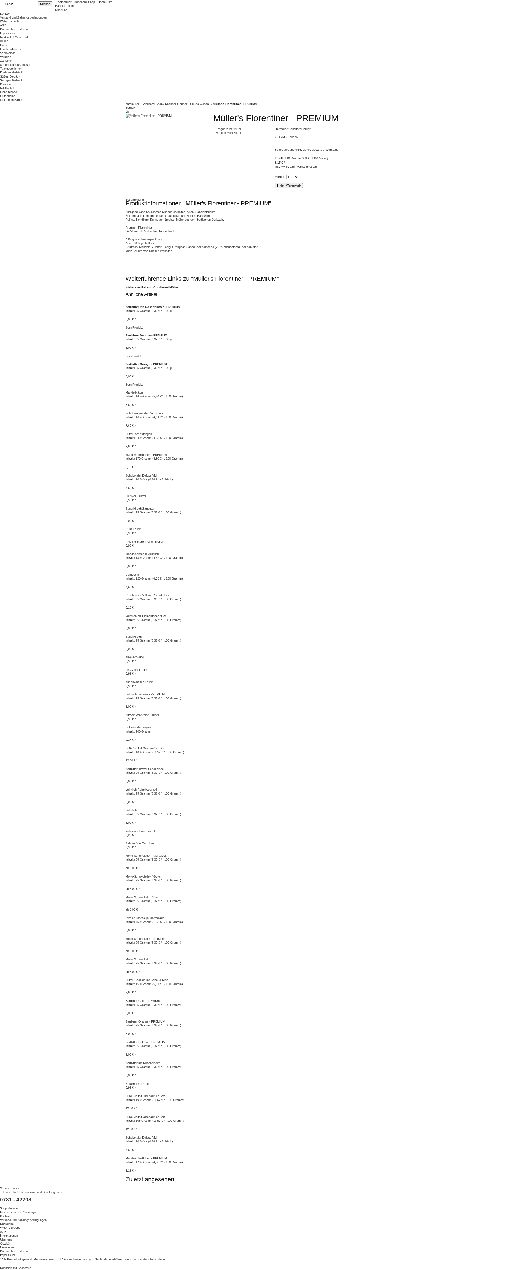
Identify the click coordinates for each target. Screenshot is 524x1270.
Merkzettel (7, 37)
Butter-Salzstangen (138, 727)
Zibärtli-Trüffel (135, 657)
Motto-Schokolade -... (140, 959)
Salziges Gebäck (11, 80)
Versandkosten (72, 1259)
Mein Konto (22, 37)
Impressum (7, 33)
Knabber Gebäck (177, 103)
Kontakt (5, 13)
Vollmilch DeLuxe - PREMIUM (145, 694)
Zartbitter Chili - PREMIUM (143, 1000)
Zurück (130, 107)
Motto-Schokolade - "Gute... (144, 876)
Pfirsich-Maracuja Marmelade (145, 918)
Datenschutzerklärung (14, 29)
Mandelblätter (134, 392)
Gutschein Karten (11, 99)
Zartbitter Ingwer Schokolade (145, 768)
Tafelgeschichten (11, 68)
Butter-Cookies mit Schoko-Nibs (147, 980)
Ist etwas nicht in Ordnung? (18, 1212)
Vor (128, 111)
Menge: (280, 176)
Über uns (61, 9)
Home (102, 2)
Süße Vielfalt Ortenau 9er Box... (146, 748)
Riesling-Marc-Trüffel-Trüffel (144, 541)
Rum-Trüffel (133, 529)
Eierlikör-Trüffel (136, 496)
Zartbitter (6, 60)
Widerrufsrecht (10, 21)
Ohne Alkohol (8, 92)
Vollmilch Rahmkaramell (141, 789)
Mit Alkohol (7, 88)
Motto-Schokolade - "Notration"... (147, 938)
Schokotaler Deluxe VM (141, 475)
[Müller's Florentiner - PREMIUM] (149, 115)
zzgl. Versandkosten (303, 166)
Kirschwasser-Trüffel (139, 682)
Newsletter (7, 1247)
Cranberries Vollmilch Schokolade (148, 595)
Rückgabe (7, 1223)
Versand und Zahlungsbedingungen (23, 17)
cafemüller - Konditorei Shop (76, 2)
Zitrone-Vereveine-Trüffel (142, 715)
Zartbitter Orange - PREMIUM (145, 1021)
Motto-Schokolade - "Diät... (143, 897)
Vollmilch (5, 56)
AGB (3, 25)
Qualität (5, 1243)
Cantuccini (132, 574)
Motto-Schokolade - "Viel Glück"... (148, 855)
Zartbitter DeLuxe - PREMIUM (145, 1042)
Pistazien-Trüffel (136, 669)
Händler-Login (64, 5)
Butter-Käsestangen (139, 434)
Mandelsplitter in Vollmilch (142, 554)
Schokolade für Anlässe (15, 64)
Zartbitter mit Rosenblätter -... (145, 1063)
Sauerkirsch (134, 636)
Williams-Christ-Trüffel (140, 831)
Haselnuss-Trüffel (137, 1083)
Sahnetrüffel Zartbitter (140, 843)
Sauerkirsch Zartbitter (140, 508)
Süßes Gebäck (10, 76)
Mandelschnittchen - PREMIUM (146, 454)
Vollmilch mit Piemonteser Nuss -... (148, 616)
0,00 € (4, 41)
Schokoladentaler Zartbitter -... (146, 413)
